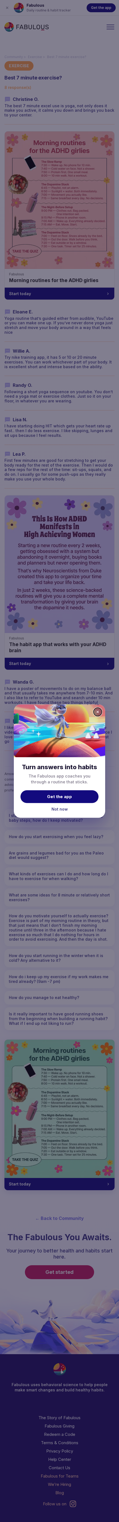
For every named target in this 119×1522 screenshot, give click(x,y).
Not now (59, 809)
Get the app (59, 796)
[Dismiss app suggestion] (98, 712)
